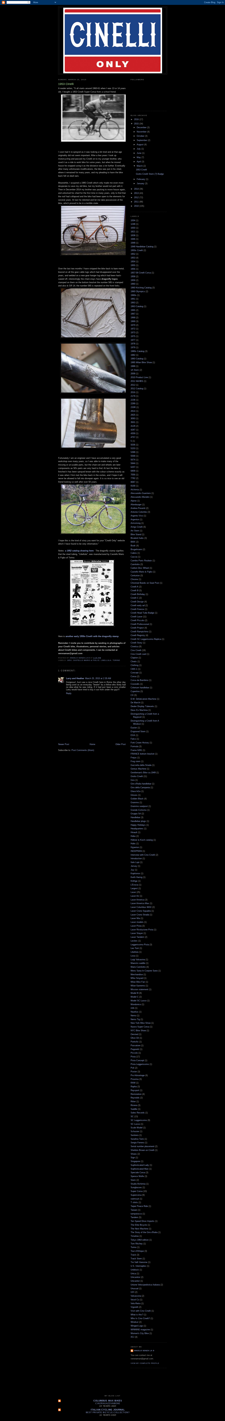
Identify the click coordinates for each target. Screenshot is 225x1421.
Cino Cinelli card (138, 654)
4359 (133, 433)
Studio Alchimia (138, 1184)
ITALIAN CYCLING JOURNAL (108, 1410)
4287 (133, 430)
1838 (133, 235)
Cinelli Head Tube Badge (142, 613)
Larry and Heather (75, 678)
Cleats (134, 661)
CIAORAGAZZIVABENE (107, 1403)
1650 (133, 228)
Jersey (134, 866)
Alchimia (135, 489)
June (139, 153)
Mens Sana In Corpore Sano (144, 970)
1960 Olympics (138, 291)
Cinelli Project (137, 628)
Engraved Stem (138, 731)
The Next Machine (139, 1228)
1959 (133, 280)
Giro (133, 780)
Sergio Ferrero (137, 1142)
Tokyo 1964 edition (140, 1240)
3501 (133, 422)
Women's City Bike (140, 1333)
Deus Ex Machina (139, 710)
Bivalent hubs (137, 538)
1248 (133, 224)
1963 (133, 302)
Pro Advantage (138, 1075)
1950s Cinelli (137, 250)
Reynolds (135, 1097)
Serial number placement (142, 1146)
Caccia (134, 557)
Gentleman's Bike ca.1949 (143, 772)
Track (133, 1255)
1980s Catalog (137, 351)
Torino (116, 660)
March (140, 166)
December (142, 127)
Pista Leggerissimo (140, 1064)
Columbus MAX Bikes (107, 1400)
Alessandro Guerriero (141, 493)
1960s (133, 295)
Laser (133, 892)
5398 (133, 452)
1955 (133, 265)
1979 (133, 347)
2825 (133, 415)
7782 (133, 478)
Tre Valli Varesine (139, 1262)
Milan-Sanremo (138, 985)
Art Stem (135, 530)
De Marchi (135, 702)
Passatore (135, 1045)
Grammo (135, 802)
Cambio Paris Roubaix (141, 560)
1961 (133, 299)
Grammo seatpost (139, 806)
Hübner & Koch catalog (142, 840)
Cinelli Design (137, 601)
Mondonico (136, 1004)
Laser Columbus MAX (141, 907)
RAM (133, 1083)
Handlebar (135, 817)
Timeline (135, 1236)
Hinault (134, 832)
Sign (133, 1157)
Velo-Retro (136, 1303)
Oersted (134, 1034)
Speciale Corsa (138, 1172)
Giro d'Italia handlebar (141, 783)
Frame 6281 (136, 750)
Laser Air (135, 896)
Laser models (137, 922)
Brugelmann (136, 549)
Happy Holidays (138, 825)
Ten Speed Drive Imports (142, 1221)
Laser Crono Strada (140, 914)
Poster (134, 1071)
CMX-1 (134, 669)
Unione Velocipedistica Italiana (145, 1284)
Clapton (134, 657)
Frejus (134, 757)
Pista (133, 1056)
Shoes (134, 1154)
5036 (133, 444)
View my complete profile (145, 1363)
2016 (136, 119)
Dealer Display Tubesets (142, 706)
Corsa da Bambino (139, 680)
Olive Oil (135, 1038)
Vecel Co (135, 1299)
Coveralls (135, 684)
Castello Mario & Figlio (86, 660)
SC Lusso (135, 1124)
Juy (132, 870)
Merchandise (137, 974)
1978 (133, 343)
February (141, 179)
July (139, 149)
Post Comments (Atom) (82, 750)
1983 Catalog (137, 358)
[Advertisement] (118, 1383)
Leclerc (134, 941)
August (140, 144)
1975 (133, 336)
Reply (68, 693)
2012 (136, 197)
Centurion (135, 575)
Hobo (133, 836)
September (142, 140)
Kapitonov (135, 873)
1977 (133, 340)
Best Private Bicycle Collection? (108, 1412)
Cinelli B (135, 590)
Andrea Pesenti (138, 508)
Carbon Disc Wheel (140, 568)
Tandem (134, 1217)
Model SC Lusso (138, 1000)
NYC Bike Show (138, 1030)
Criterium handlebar (140, 687)
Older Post (120, 744)
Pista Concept (137, 1060)
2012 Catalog (137, 388)
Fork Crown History (140, 742)
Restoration (136, 1094)
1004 (133, 220)
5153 (133, 448)
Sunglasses (136, 1187)
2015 (136, 123)
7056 (133, 474)
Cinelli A (134, 586)
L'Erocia (134, 885)
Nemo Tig (135, 1019)
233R (133, 407)
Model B (135, 993)
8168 (133, 486)
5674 (133, 459)
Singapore (135, 1161)
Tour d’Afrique (137, 1251)
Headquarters (137, 828)
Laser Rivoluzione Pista (142, 929)
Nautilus (134, 1012)
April (139, 161)
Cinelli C (135, 598)
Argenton (135, 519)
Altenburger (136, 504)
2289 (133, 403)
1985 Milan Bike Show (141, 362)
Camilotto (135, 564)
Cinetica (134, 646)
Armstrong (136, 523)
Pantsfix (135, 1041)
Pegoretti (135, 1049)
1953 (69, 660)
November (142, 131)
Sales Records (138, 1112)
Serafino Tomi (137, 1139)
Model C (135, 997)
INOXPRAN (136, 851)
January (141, 183)
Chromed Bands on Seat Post (145, 583)
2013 (136, 193)
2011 (136, 201)
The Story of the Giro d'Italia (144, 1232)
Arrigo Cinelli (137, 527)
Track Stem (136, 1258)
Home (92, 744)
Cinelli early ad (138, 605)
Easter (134, 727)
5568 (133, 456)
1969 (133, 321)
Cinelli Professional (140, 624)
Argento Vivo (137, 515)
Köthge (134, 881)
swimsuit (135, 1199)
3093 (133, 418)
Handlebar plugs (138, 821)
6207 (133, 467)
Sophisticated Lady (140, 1165)
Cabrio (134, 553)
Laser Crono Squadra (141, 911)
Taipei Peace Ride (139, 1206)
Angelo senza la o (144, 1350)
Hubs (133, 843)
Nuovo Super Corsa (140, 1026)
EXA (133, 735)
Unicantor (135, 1281)
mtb (132, 1008)
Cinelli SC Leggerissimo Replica (146, 639)
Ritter (133, 1101)
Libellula (106, 660)
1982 (133, 355)
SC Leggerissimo (139, 1120)
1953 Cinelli (141, 169)
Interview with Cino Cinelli (143, 855)
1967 (133, 314)
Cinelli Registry (138, 635)
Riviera (134, 1105)
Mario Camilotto (138, 967)
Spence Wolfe (137, 1176)
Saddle (134, 1109)
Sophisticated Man (139, 1169)
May (139, 157)
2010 (136, 206)
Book (133, 545)
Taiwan (134, 1210)
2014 (136, 189)
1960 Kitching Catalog (141, 287)
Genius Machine (138, 769)
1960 (133, 284)
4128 (133, 426)
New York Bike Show (141, 1023)
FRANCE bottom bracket (142, 754)
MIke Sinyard (137, 978)
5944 (133, 463)
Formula (134, 746)
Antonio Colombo (139, 512)
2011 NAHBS (137, 381)
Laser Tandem (137, 937)
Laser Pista (136, 926)
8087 (133, 482)
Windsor (134, 1322)
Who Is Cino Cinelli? (140, 1318)
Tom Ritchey (137, 1243)
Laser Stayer (137, 933)
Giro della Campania (140, 787)
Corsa (133, 676)
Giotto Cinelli (137, 776)
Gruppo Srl (136, 813)
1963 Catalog (137, 306)
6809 (133, 471)
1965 (133, 310)
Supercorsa (136, 1195)
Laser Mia (135, 918)
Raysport (135, 1090)
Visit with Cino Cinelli (141, 1311)
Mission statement (139, 989)
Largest (134, 888)
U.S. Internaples (138, 1266)
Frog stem (135, 761)
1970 (133, 325)
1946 (133, 239)
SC (132, 1116)
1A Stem (135, 370)
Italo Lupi (135, 862)
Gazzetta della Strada (141, 765)
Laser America (137, 899)
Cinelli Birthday (138, 594)
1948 (133, 243)
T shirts (134, 1202)
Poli (132, 1068)
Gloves (134, 795)
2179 (133, 396)
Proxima (135, 1079)
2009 (133, 373)
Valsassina (136, 1296)
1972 (133, 328)
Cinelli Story (136, 642)
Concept (135, 672)
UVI (132, 1292)
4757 (133, 437)
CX (132, 695)
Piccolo (134, 1053)
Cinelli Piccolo (137, 620)
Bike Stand (136, 534)
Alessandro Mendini (140, 497)
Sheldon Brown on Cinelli (142, 1150)
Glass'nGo (136, 791)
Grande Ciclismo (138, 810)
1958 (133, 276)
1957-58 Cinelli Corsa (141, 272)
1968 (133, 317)
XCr (132, 1337)
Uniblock (135, 1270)
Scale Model (136, 1127)
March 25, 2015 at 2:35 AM (98, 678)
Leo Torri (135, 948)
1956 (133, 269)
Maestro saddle (138, 963)
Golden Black (137, 798)
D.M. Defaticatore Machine (143, 699)
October (141, 136)
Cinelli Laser (136, 616)
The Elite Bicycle (139, 1225)
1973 (133, 332)
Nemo (133, 1015)
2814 (133, 411)
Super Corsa (136, 1191)
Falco (133, 739)
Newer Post (63, 744)
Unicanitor (135, 1277)
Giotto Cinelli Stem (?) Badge (150, 174)
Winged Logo (137, 1326)
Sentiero (135, 1135)
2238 (133, 400)
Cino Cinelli (136, 650)
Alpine (134, 501)
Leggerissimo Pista (140, 944)
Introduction (136, 858)
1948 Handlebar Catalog (142, 246)
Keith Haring (136, 877)
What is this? (137, 1314)
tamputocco (136, 1213)
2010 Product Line (139, 377)
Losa (133, 956)
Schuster (135, 1131)
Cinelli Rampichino (139, 631)
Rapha (134, 1086)
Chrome (134, 579)
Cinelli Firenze (137, 609)
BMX (133, 542)
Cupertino (135, 691)
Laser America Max (140, 903)
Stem (133, 1180)
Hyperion (135, 847)
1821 (133, 231)
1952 (133, 254)
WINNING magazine (140, 1329)
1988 (133, 366)
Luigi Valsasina (138, 959)
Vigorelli (134, 1307)
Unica (133, 1273)
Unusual (134, 1288)
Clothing (134, 665)
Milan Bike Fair (138, 982)
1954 (133, 261)
